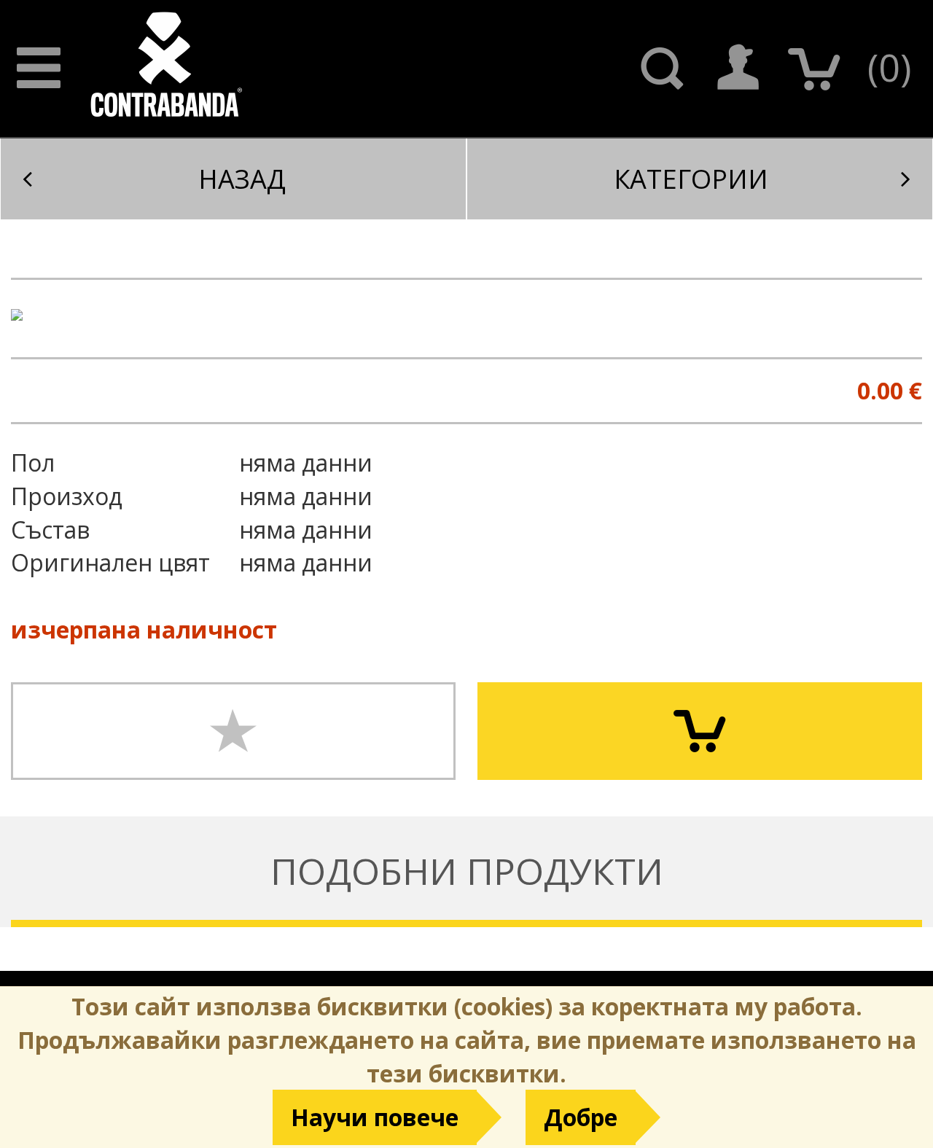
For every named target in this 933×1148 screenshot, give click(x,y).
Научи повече (374, 1117)
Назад (242, 179)
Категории (691, 179)
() (889, 67)
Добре (580, 1117)
